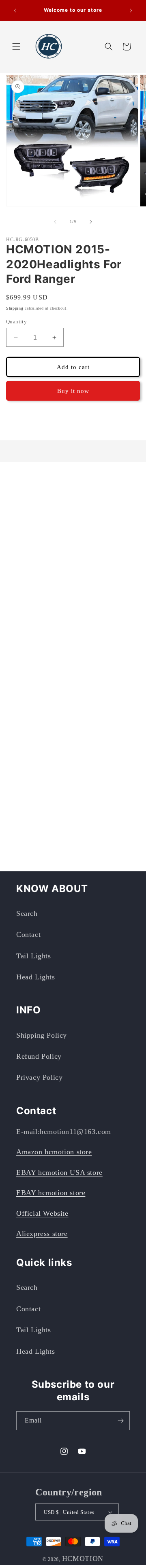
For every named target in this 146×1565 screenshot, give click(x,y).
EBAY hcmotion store (50, 1193)
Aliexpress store (42, 1233)
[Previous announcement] (15, 10)
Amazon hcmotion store (54, 1152)
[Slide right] (91, 222)
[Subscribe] (120, 1420)
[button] (16, 46)
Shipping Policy (41, 1035)
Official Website (42, 1213)
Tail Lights (33, 956)
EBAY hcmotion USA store (59, 1172)
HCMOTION (83, 1558)
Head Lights (35, 977)
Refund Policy (39, 1056)
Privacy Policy (39, 1077)
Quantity (16, 322)
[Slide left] (55, 222)
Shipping (15, 308)
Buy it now (73, 391)
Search (27, 913)
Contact (28, 934)
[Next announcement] (131, 10)
